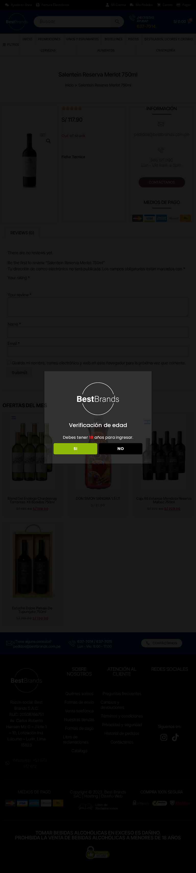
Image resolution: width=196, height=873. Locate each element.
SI (75, 449)
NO (120, 449)
